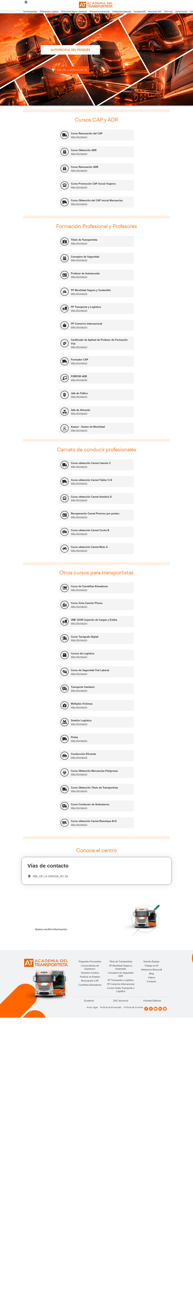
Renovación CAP (154, 11)
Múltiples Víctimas (82, 703)
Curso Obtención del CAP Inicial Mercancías (97, 200)
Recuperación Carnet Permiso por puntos (95, 513)
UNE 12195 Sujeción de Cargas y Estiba (94, 619)
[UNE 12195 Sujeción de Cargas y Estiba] (65, 621)
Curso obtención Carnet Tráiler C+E (91, 480)
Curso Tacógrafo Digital (84, 636)
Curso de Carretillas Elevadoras (89, 586)
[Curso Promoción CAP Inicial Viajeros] (65, 185)
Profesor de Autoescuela (122, 11)
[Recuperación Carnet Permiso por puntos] (65, 515)
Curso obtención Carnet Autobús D (91, 496)
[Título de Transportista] (65, 241)
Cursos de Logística (82, 653)
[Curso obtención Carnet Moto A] (65, 549)
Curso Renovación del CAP (87, 133)
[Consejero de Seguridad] (65, 258)
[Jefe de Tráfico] (65, 395)
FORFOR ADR (79, 376)
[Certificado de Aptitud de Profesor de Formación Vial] (65, 343)
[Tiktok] (151, 1009)
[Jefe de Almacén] (65, 412)
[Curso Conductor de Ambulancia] (65, 806)
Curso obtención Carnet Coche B (90, 530)
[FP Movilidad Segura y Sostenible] (65, 292)
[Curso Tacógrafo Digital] (65, 638)
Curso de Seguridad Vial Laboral (90, 670)
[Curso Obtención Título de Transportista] (65, 789)
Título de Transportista (84, 239)
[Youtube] (156, 1009)
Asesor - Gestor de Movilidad (88, 426)
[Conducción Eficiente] (65, 756)
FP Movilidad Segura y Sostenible (74, 11)
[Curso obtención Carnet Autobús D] (65, 498)
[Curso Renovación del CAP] (65, 135)
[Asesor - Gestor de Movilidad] (65, 428)
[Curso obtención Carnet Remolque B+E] (65, 823)
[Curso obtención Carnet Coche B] (65, 532)
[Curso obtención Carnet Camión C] (65, 465)
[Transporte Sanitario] (65, 689)
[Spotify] (165, 1009)
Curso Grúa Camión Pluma (86, 603)
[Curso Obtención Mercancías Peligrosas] (65, 772)
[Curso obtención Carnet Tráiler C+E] (65, 482)
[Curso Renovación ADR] (65, 169)
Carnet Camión (181, 11)
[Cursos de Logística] (65, 655)
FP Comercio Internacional (100, 11)
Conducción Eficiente (83, 754)
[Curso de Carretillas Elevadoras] (65, 588)
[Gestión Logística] (65, 722)
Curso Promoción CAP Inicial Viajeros (93, 183)
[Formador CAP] (65, 361)
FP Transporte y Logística (49, 11)
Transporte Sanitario (83, 687)
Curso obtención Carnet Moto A (89, 547)
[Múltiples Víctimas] (65, 705)
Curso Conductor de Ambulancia (90, 804)
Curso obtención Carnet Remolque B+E (94, 821)
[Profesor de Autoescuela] (65, 275)
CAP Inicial (168, 11)
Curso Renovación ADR (84, 167)
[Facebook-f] (146, 1009)
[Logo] (96, 5)
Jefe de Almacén (80, 410)
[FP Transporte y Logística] (65, 309)
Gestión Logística (81, 720)
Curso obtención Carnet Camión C (91, 463)
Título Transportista (30, 11)
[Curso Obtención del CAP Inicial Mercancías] (65, 202)
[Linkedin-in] (160, 1009)
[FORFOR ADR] (65, 378)
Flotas (74, 737)
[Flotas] (65, 739)
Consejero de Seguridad (85, 256)
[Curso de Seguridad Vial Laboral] (65, 672)
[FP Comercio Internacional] (65, 325)
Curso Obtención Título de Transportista (94, 787)
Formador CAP (79, 359)
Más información (79, 137)
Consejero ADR (140, 11)
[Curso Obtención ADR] (65, 152)
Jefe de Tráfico (79, 393)
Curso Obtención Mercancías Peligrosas (94, 771)
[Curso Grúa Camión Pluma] (65, 605)
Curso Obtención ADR (83, 150)
